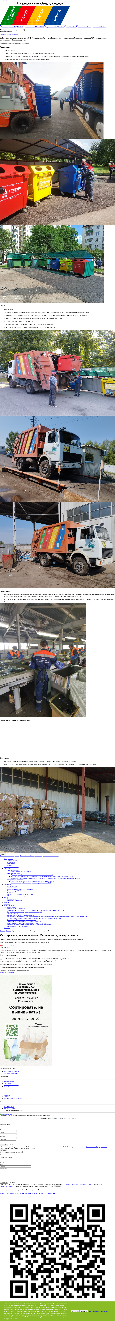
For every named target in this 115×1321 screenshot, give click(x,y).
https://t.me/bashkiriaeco (7, 972)
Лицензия (10, 892)
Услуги (6, 897)
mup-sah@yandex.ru (83, 27)
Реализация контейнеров (14, 900)
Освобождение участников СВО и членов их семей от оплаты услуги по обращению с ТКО (35, 910)
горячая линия (33, 27)
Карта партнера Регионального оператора (20, 889)
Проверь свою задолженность (10, 34)
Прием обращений (25, 856)
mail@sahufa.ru (70, 27)
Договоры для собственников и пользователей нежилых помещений (32, 875)
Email (2, 1132)
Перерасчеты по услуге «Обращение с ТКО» (21, 915)
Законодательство (9, 905)
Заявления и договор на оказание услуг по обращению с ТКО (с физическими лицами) (34, 918)
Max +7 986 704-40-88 (99, 27)
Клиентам (7, 868)
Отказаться (84, 1311)
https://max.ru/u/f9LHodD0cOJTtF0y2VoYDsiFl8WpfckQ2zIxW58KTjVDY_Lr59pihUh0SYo (27, 1193)
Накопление (4, 43)
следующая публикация (11, 1073)
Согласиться (75, 1311)
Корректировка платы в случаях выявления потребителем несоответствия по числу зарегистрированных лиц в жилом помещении (47, 916)
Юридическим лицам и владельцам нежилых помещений (24, 896)
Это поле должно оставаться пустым (11, 1152)
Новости (9, 865)
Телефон (3, 1136)
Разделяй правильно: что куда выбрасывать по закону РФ (24, 912)
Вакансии (7, 904)
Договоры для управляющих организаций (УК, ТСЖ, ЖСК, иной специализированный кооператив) (42, 876)
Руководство (11, 862)
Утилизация (25, 43)
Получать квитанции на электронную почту (45, 856)
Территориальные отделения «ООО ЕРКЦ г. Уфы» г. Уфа (24, 921)
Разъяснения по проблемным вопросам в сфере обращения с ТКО (31, 883)
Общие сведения (12, 860)
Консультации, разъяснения (15, 879)
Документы (7, 884)
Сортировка (17, 43)
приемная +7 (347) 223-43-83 (54, 27)
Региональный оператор (11, 867)
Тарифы (6, 1096)
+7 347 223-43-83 (9, 1107)
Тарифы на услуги (13, 899)
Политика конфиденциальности (100, 1311)
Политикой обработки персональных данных (80, 1184)
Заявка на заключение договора (9, 856)
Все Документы (12, 886)
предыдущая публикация (11, 1071)
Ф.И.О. (2, 1129)
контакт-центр (11, 27)
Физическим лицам (13, 870)
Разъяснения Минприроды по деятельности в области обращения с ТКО (33, 881)
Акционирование (12, 888)
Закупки (6, 902)
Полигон (6, 1086)
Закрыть (3, 854)
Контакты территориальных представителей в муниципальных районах (29, 924)
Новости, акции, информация (16, 908)
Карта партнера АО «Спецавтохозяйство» (20, 891)
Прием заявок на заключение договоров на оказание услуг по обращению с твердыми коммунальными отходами (45, 878)
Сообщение (3, 1139)
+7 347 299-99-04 (73, 1118)
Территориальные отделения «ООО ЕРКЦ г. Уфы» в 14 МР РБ (26, 923)
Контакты (7, 928)
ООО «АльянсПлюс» (60, 1118)
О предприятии (8, 859)
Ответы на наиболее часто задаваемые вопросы (21, 920)
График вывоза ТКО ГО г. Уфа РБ (21, 871)
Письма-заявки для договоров (13, 1098)
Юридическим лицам (13, 873)
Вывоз (10, 43)
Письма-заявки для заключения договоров (20, 894)
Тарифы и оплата (12, 913)
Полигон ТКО (11, 863)
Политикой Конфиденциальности (96, 1147)
